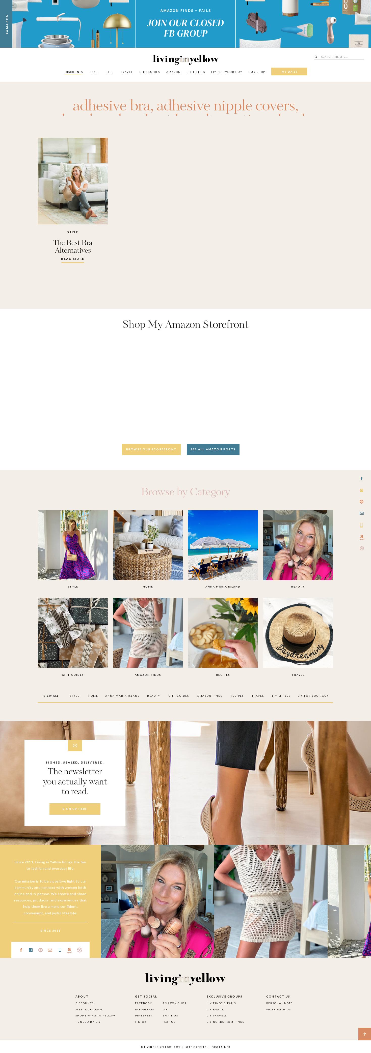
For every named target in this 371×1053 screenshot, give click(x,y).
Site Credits (196, 1047)
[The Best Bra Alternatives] (73, 181)
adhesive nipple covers (226, 106)
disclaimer (221, 1047)
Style (72, 232)
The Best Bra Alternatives (72, 247)
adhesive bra (111, 106)
